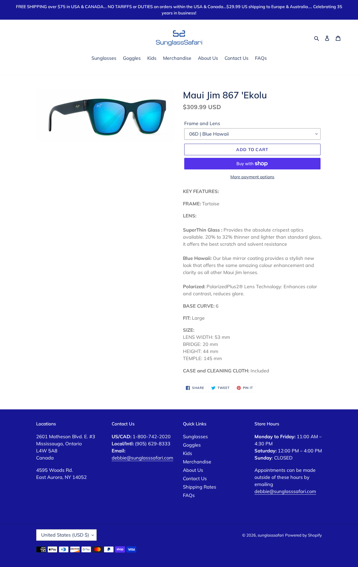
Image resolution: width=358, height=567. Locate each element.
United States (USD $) (65, 535)
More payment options (252, 176)
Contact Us (195, 478)
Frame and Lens (202, 123)
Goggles (192, 445)
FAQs (189, 495)
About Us (193, 470)
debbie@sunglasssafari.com (142, 458)
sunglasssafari (271, 535)
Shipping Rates (199, 487)
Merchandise (197, 462)
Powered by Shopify (303, 535)
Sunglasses (195, 437)
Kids (187, 453)
